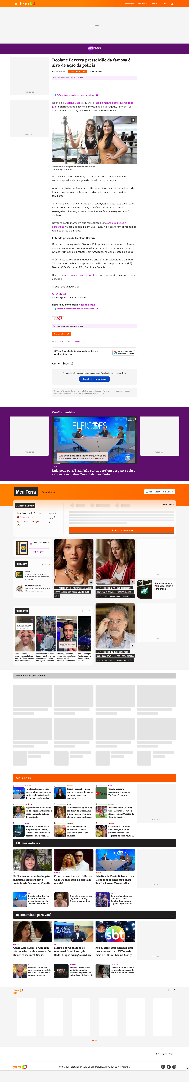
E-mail (165, 4)
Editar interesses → (167, 504)
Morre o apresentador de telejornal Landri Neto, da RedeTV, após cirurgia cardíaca (73, 951)
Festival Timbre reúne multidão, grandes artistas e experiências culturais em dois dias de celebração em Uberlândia (81, 971)
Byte (110, 786)
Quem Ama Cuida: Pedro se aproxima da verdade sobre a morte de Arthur (122, 970)
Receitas (70, 823)
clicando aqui (87, 304)
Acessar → (46, 564)
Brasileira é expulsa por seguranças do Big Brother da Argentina (81, 898)
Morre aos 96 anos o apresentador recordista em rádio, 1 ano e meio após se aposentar (39, 971)
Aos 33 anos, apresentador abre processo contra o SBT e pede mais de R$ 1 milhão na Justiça (114, 951)
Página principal (27, 4)
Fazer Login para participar (94, 379)
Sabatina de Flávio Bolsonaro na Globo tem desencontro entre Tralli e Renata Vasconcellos (115, 879)
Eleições (55, 467)
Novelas (57, 873)
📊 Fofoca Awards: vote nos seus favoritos (73, 95)
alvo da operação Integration (80, 275)
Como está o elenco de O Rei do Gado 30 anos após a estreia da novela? (73, 879)
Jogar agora (38, 551)
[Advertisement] (156, 899)
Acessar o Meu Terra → (50, 492)
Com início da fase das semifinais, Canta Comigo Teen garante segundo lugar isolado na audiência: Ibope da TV (123, 900)
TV (69, 341)
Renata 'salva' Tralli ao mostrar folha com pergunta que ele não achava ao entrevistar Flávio (38, 900)
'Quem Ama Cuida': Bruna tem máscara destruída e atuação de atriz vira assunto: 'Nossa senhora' (32, 951)
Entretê (78, 341)
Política (28, 804)
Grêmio (111, 804)
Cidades (111, 823)
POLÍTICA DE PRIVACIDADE (118, 1067)
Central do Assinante (147, 4)
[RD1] (58, 318)
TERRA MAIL (129, 4)
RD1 (61, 341)
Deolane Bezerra (74, 103)
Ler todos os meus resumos (121, 530)
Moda (69, 804)
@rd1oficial (59, 294)
